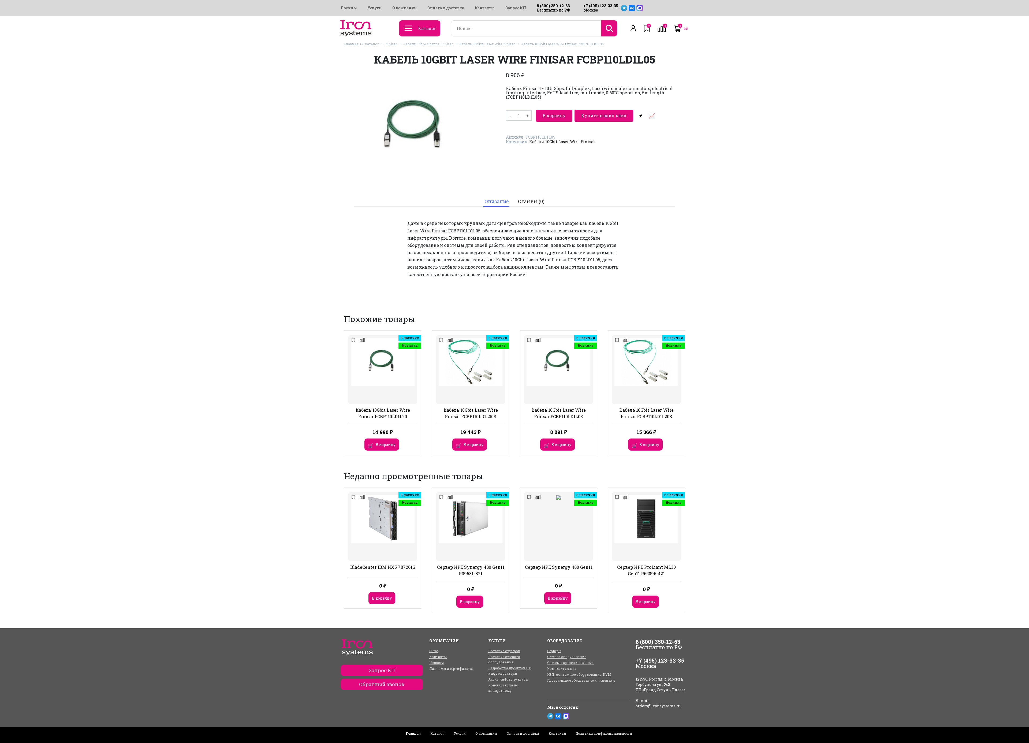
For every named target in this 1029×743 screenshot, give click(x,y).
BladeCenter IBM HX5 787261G (382, 567)
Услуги (375, 8)
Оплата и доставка (445, 8)
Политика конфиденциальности (604, 733)
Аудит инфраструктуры (508, 679)
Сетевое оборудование (566, 657)
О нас (433, 651)
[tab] (496, 201)
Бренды (349, 8)
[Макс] (639, 8)
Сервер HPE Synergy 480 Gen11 (558, 567)
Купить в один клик (604, 115)
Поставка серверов (504, 651)
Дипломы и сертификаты (451, 668)
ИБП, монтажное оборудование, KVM (579, 674)
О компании (404, 8)
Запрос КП (515, 8)
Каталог (372, 44)
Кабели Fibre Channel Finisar (428, 44)
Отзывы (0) (531, 201)
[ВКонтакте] (632, 8)
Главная (351, 44)
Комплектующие (561, 668)
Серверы (554, 651)
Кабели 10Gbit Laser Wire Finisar (487, 44)
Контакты (485, 8)
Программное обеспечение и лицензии (581, 680)
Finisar (391, 44)
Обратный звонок (382, 684)
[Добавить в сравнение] (652, 115)
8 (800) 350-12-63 (553, 5)
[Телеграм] (624, 8)
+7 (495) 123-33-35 (600, 5)
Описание (496, 201)
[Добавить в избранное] (640, 115)
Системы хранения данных (570, 662)
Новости (436, 662)
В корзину (554, 115)
